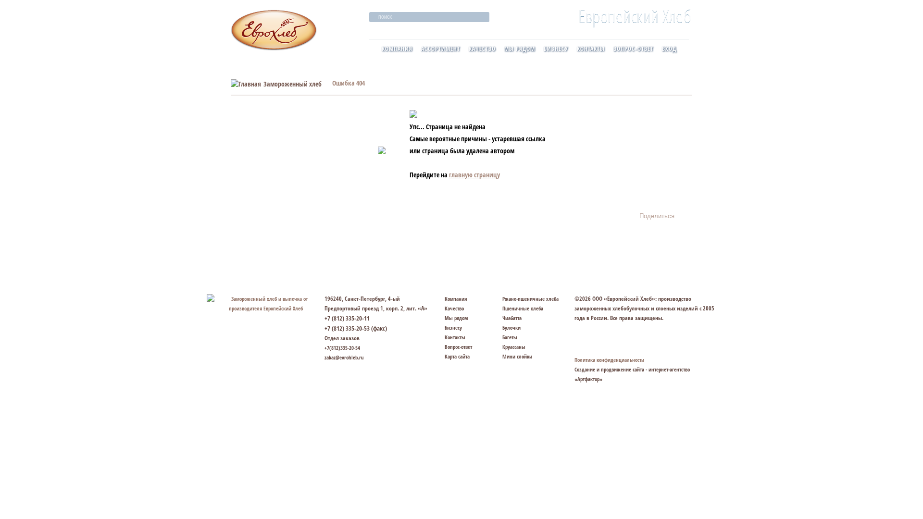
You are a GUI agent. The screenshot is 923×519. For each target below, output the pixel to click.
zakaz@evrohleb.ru (344, 357)
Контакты (591, 49)
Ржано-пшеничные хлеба (530, 298)
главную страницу (474, 174)
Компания (397, 49)
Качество (482, 49)
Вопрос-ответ (633, 49)
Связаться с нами (613, 338)
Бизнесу (556, 49)
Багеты (509, 337)
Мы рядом (519, 49)
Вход (669, 49)
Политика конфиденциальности (609, 359)
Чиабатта (512, 317)
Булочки (511, 327)
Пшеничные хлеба (522, 308)
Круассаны (513, 346)
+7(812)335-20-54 (342, 347)
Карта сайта (457, 356)
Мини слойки (517, 356)
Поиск (385, 16)
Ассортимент (440, 49)
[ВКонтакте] (686, 213)
